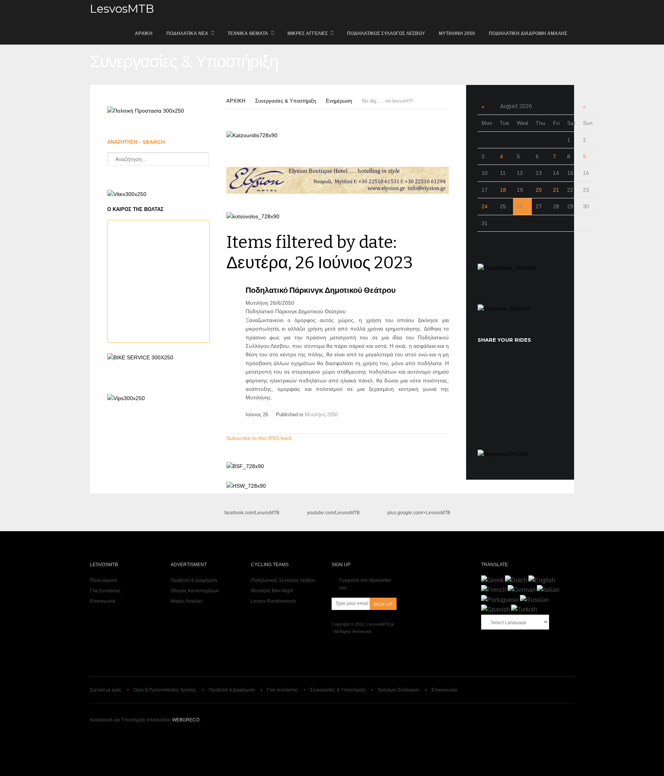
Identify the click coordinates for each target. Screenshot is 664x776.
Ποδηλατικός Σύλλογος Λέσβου (386, 33)
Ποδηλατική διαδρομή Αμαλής (528, 33)
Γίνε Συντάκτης (105, 590)
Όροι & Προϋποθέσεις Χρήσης (165, 690)
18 (503, 190)
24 (484, 206)
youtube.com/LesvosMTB (333, 512)
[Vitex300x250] (126, 194)
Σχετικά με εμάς (105, 690)
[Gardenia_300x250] (504, 309)
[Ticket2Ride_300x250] (507, 268)
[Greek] (492, 580)
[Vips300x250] (126, 398)
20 (539, 190)
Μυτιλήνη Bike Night (272, 590)
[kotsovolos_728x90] (252, 216)
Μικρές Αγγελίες (307, 33)
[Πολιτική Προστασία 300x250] (145, 111)
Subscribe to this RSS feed (258, 438)
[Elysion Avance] (337, 192)
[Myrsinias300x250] (503, 454)
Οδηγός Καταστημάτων (195, 590)
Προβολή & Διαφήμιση (194, 580)
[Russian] (534, 599)
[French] (493, 589)
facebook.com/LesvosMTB (251, 512)
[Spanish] (495, 609)
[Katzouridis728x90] (251, 135)
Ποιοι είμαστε (103, 580)
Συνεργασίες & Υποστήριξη (285, 101)
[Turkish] (524, 609)
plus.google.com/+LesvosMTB (418, 512)
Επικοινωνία (102, 601)
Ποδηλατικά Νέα (187, 33)
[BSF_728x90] (245, 466)
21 (556, 190)
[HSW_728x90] (246, 486)
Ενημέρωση (339, 101)
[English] (541, 580)
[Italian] (548, 589)
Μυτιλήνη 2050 (457, 33)
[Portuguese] (500, 599)
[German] (522, 589)
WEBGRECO (185, 720)
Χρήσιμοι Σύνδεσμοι (398, 690)
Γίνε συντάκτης (282, 690)
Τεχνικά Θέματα (247, 33)
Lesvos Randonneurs (273, 601)
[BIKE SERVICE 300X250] (140, 357)
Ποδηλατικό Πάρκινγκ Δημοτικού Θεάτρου (321, 290)
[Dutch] (516, 580)
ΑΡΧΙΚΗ (144, 33)
